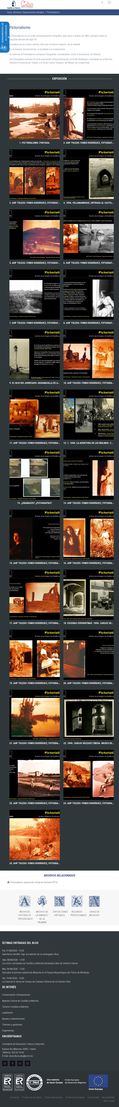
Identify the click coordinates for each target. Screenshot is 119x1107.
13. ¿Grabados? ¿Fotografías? (34, 503)
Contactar (14, 1097)
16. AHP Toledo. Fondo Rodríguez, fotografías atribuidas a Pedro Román (88, 563)
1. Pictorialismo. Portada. (34, 142)
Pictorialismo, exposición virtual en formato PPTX (33, 882)
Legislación (7, 1012)
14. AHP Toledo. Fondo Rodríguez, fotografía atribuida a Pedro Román (88, 503)
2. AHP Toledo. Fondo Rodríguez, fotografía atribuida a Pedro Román (88, 142)
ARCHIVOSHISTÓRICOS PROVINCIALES (25, 915)
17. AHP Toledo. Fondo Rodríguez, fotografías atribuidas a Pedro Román (34, 623)
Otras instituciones (54, 1097)
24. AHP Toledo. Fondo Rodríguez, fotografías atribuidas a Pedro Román (88, 803)
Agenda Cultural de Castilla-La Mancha (20, 1000)
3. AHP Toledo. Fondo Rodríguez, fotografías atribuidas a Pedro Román (34, 202)
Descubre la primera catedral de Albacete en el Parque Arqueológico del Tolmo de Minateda (45, 972)
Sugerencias (8, 1030)
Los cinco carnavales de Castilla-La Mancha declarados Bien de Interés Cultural (40, 963)
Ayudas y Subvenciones (13, 1018)
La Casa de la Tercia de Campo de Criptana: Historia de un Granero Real (36, 981)
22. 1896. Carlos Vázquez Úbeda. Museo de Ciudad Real (88, 743)
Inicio (9, 12)
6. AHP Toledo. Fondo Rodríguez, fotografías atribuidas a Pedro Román (88, 262)
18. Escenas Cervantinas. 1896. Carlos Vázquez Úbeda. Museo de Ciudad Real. (88, 623)
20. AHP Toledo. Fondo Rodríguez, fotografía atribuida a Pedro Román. (88, 683)
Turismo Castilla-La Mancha (15, 1006)
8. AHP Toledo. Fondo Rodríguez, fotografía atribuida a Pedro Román (88, 322)
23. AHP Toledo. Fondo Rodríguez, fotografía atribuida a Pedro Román (34, 803)
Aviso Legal (109, 1100)
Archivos (17, 12)
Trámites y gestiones (12, 1024)
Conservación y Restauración (16, 994)
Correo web (93, 1097)
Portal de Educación (75, 1097)
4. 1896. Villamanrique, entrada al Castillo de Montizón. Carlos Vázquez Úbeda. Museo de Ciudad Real (88, 202)
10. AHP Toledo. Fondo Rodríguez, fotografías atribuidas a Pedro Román (88, 382)
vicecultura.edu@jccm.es (21, 1055)
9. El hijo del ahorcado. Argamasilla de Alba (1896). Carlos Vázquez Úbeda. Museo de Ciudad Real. (34, 382)
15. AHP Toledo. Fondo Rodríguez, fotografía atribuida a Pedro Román (34, 563)
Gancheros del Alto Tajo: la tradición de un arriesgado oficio (30, 954)
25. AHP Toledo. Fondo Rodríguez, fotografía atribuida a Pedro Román (34, 863)
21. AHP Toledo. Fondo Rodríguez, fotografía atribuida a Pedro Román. (34, 743)
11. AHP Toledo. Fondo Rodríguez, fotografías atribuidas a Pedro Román (34, 443)
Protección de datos (32, 1097)
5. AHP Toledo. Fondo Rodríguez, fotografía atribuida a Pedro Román (34, 262)
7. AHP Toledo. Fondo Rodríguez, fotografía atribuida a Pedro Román (34, 322)
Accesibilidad (108, 1097)
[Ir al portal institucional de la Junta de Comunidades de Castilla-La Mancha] (14, 4)
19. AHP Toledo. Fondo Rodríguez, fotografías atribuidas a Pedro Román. (34, 683)
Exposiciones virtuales (33, 12)
